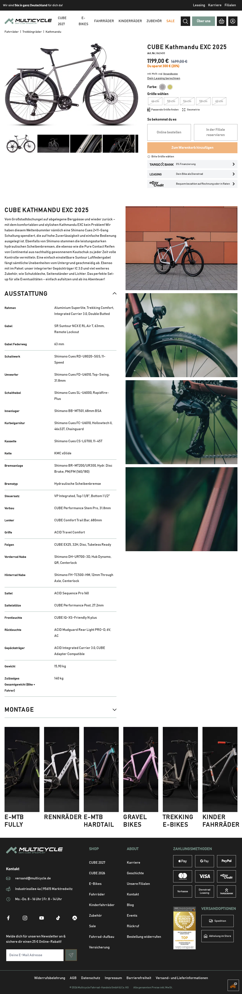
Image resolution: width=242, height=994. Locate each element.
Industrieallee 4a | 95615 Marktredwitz (44, 889)
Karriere (215, 5)
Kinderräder (130, 21)
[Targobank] (226, 891)
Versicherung (99, 947)
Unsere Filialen (138, 884)
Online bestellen (169, 132)
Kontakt (133, 894)
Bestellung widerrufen (144, 937)
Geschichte (135, 873)
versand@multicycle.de (33, 878)
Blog (130, 905)
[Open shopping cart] (221, 21)
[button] (60, 293)
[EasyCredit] (226, 876)
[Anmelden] (232, 21)
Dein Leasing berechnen (163, 78)
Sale (92, 926)
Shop (94, 849)
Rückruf (133, 926)
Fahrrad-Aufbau (101, 937)
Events (132, 915)
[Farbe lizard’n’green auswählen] (170, 87)
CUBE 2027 (97, 862)
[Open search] (185, 21)
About (133, 849)
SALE (170, 21)
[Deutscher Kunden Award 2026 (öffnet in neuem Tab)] (184, 928)
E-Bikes (83, 21)
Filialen (230, 5)
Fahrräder (104, 21)
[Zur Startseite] (41, 855)
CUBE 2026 (97, 873)
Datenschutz (90, 978)
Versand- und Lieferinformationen (182, 978)
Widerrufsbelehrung (49, 978)
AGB (73, 978)
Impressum (113, 978)
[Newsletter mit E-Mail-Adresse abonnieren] (71, 955)
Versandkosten (170, 74)
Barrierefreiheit (138, 978)
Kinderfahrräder (102, 905)
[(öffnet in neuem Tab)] (8, 918)
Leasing (199, 5)
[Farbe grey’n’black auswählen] (162, 87)
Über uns (203, 21)
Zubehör (154, 21)
